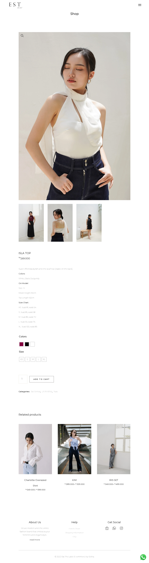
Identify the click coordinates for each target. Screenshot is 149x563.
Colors (23, 336)
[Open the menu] (140, 5)
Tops (55, 391)
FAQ (74, 537)
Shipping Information (74, 532)
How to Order (74, 528)
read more (35, 539)
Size (21, 351)
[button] (22, 36)
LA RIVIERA (47, 391)
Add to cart (41, 379)
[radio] (21, 344)
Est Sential (35, 391)
